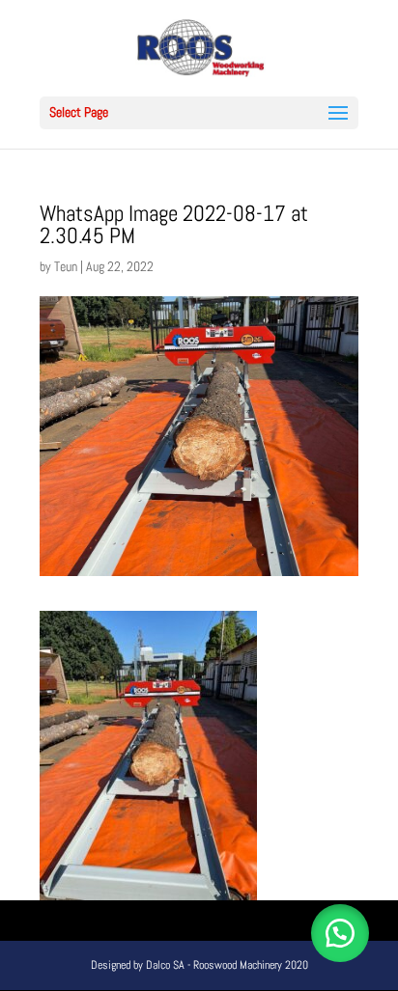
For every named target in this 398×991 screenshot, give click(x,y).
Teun (65, 266)
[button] (340, 933)
